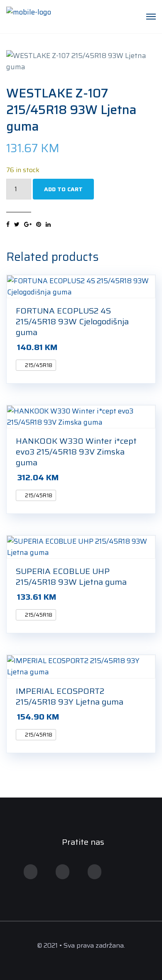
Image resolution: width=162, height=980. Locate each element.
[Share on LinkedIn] (48, 224)
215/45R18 (38, 365)
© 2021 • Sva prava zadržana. (81, 945)
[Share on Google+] (28, 224)
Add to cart (63, 189)
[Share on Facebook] (8, 224)
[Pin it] (38, 224)
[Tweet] (17, 224)
